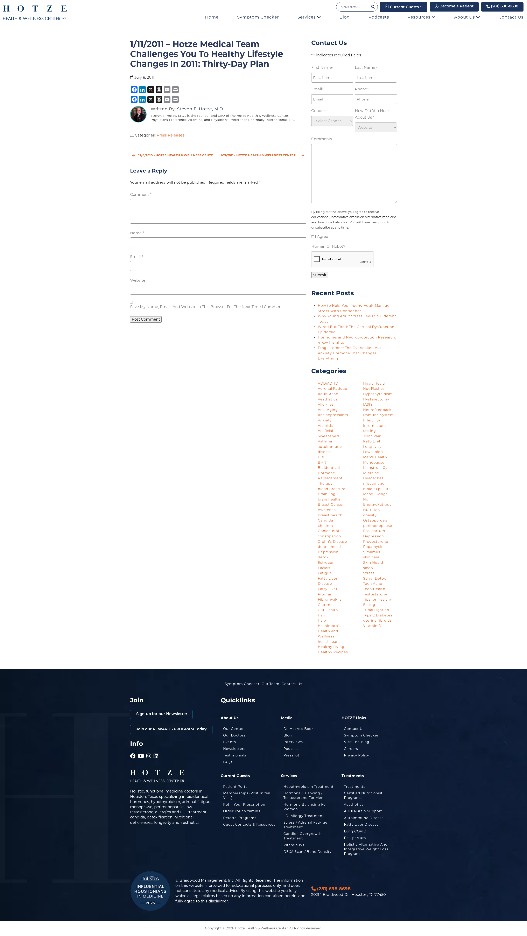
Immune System (378, 415)
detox (323, 557)
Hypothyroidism (378, 394)
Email (136, 256)
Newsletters (234, 749)
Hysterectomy (376, 399)
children (325, 526)
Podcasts (378, 17)
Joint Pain (372, 436)
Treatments (354, 787)
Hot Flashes (374, 389)
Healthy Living (331, 647)
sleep (368, 568)
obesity (370, 515)
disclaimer (218, 901)
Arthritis (325, 426)
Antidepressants (333, 415)
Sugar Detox (374, 578)
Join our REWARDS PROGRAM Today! (171, 729)
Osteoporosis (375, 520)
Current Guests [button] (404, 7)
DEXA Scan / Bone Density (307, 852)
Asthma (325, 441)
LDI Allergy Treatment (303, 816)
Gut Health (328, 610)
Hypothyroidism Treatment (308, 787)
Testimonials (234, 755)
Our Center (233, 729)
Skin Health (374, 563)
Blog (344, 17)
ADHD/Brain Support (363, 811)
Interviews (293, 742)
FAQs (227, 762)
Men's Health (375, 457)
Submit (319, 275)
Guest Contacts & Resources (249, 824)
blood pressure (331, 489)
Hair (321, 615)
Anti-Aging (328, 410)
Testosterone (375, 594)
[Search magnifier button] (373, 7)
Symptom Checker (258, 17)
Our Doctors (234, 735)
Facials (324, 568)
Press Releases (170, 135)
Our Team (270, 684)
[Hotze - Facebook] (133, 750)
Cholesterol (328, 531)
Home (212, 17)
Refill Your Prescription (244, 804)
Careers (351, 749)
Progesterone (375, 542)
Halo (322, 620)
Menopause (374, 462)
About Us (465, 17)
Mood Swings (375, 494)
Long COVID (355, 831)
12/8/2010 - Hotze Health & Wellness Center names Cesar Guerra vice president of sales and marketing (177, 155)
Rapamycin (373, 547)
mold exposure (377, 489)
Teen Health (374, 589)
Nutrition (371, 510)
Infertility (371, 420)
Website (137, 280)
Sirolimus (371, 552)
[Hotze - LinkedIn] (156, 750)
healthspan (328, 642)
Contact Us (511, 17)
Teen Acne (372, 584)
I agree (321, 236)
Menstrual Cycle (378, 468)
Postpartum (355, 838)
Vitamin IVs (293, 845)
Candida (325, 520)
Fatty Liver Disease (361, 824)
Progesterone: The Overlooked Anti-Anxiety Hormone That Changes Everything (351, 353)
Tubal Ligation (376, 610)
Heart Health (375, 383)
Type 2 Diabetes (377, 615)
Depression (328, 552)
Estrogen (326, 563)
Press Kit (291, 755)
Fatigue (325, 573)
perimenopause (377, 526)
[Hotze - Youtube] (141, 750)
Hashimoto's (329, 626)
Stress (368, 573)
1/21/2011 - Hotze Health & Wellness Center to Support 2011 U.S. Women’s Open (263, 155)
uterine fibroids (377, 620)
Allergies (326, 404)
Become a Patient (456, 6)
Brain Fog (327, 494)
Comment (141, 194)
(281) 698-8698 (504, 6)
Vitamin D (372, 626)
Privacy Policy (356, 755)
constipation (329, 536)
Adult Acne (328, 394)
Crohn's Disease (332, 542)
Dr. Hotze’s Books (299, 729)
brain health (329, 499)
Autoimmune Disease (364, 818)
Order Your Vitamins (241, 811)
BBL (321, 457)
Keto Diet (372, 441)
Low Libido (373, 452)
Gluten (324, 605)
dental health (330, 547)
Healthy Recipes (333, 652)
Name (137, 233)
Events (229, 742)
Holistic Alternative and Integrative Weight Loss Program (366, 849)
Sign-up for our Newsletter (161, 714)
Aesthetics (327, 399)
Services (307, 17)
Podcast (290, 749)
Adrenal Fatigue (332, 389)
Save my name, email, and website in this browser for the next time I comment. (207, 307)
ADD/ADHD (328, 383)
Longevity (372, 447)
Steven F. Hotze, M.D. (200, 108)
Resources (419, 17)
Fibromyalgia (330, 599)
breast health (330, 515)
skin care (371, 557)
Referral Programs (239, 818)
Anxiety (325, 420)
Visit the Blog (356, 742)
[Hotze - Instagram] (148, 750)
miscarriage (374, 484)
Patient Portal (236, 787)
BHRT (323, 462)
